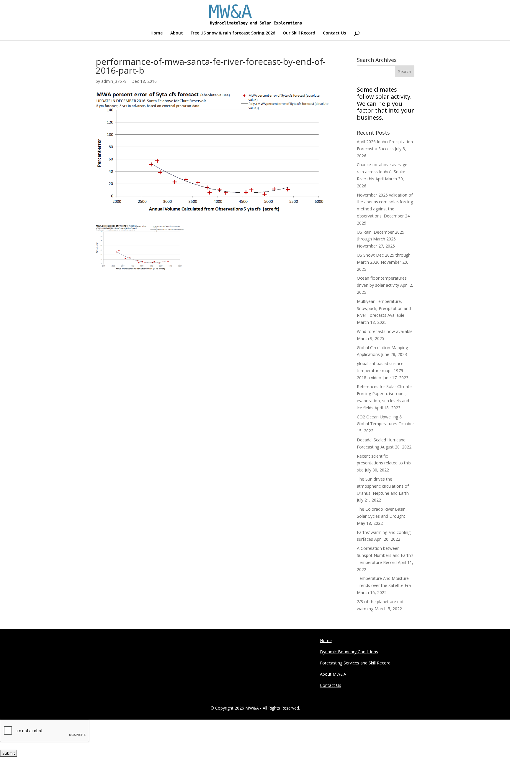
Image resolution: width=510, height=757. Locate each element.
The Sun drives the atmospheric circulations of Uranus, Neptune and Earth (383, 486)
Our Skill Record (299, 33)
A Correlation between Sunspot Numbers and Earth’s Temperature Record (385, 555)
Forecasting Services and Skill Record (355, 663)
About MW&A (333, 674)
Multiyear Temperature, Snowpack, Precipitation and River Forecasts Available (384, 308)
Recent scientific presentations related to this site (384, 463)
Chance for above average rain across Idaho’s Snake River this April (382, 172)
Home (157, 33)
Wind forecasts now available (385, 331)
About (176, 33)
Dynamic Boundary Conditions (349, 651)
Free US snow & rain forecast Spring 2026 (233, 33)
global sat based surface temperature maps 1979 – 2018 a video (382, 370)
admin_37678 (114, 81)
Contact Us (334, 33)
